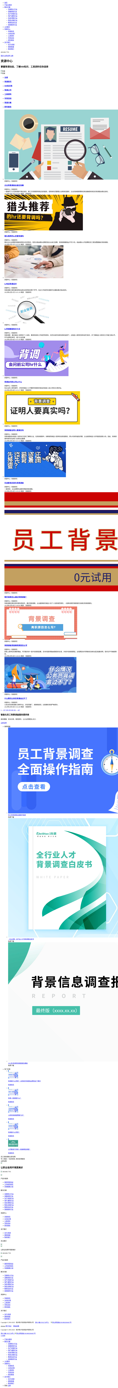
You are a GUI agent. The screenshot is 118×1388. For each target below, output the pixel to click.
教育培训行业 (12, 22)
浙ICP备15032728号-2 (42, 1322)
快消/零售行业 (12, 18)
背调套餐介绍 (8, 1186)
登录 (2, 56)
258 (7, 710)
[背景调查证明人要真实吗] (42, 424)
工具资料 (11, 36)
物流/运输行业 (12, 20)
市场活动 (11, 38)
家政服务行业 (12, 25)
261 (15, 710)
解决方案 (7, 7)
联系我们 (11, 49)
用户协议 (8, 1326)
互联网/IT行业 (12, 9)
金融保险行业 (12, 11)
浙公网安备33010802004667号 (61, 1322)
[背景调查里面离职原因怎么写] (40, 639)
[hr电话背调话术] (33, 277)
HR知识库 (11, 33)
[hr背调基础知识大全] (26, 323)
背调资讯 (11, 31)
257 (4, 710)
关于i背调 (11, 44)
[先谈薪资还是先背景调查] (35, 476)
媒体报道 (11, 47)
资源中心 (7, 29)
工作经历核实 (8, 1184)
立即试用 (7, 56)
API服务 (7, 27)
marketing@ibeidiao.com (10, 1175)
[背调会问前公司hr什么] (36, 375)
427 (19, 710)
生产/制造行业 (12, 13)
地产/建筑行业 (12, 16)
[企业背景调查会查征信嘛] (61, 179)
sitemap (3, 1326)
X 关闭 (3, 1335)
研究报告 (11, 40)
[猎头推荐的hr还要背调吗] (43, 230)
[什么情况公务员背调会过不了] (40, 692)
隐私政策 (16, 1326)
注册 (11, 56)
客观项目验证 (8, 1182)
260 (12, 710)
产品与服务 (8, 5)
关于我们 (7, 42)
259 (9, 710)
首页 (5, 2)
